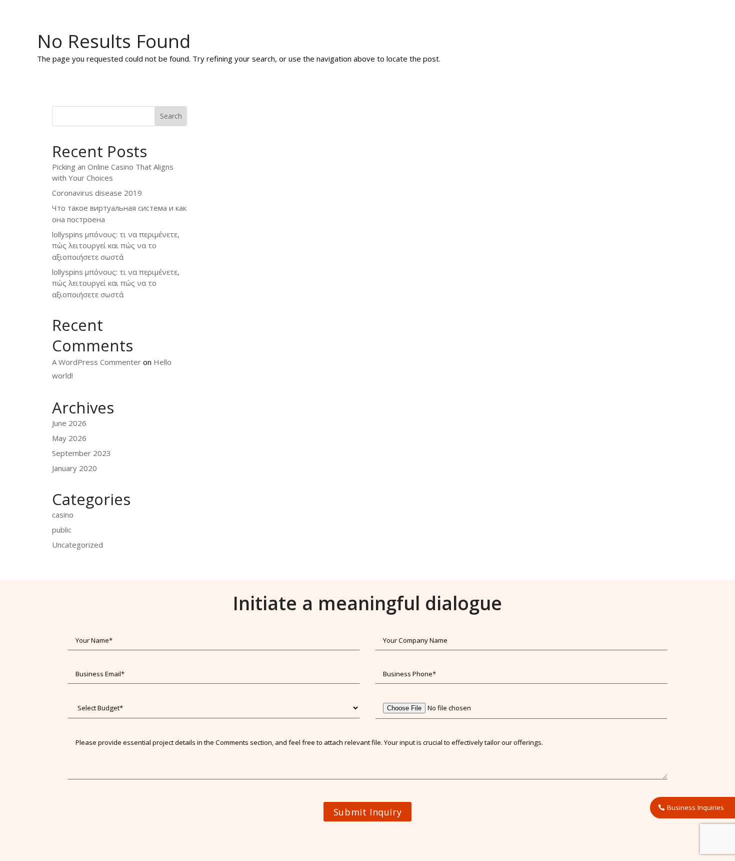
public (62, 530)
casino (63, 515)
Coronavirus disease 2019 (97, 193)
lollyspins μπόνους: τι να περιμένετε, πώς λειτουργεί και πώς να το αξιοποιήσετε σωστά (116, 245)
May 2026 (69, 438)
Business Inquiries (695, 807)
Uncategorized (77, 545)
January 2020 (74, 468)
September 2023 (81, 453)
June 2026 (69, 423)
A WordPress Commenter (96, 362)
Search (171, 116)
